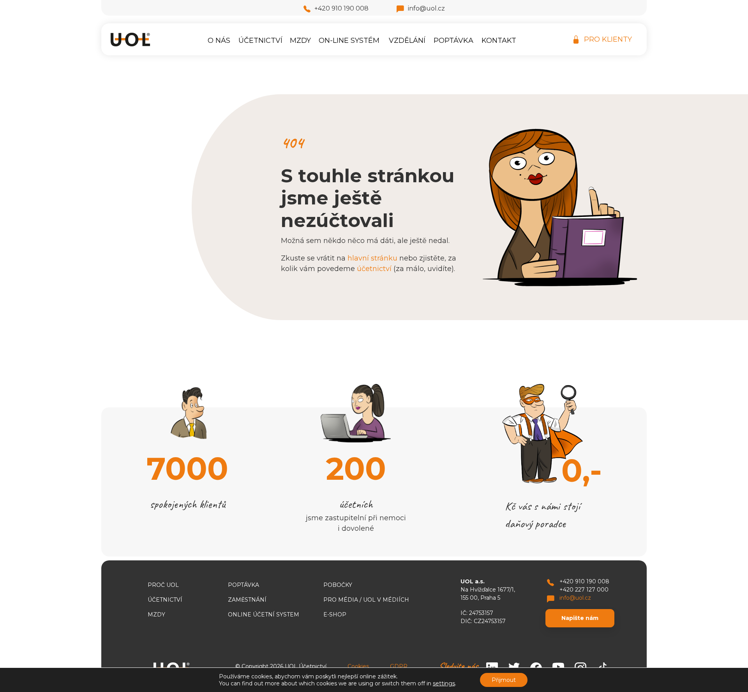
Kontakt (499, 40)
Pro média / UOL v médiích (366, 599)
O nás (219, 40)
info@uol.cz (426, 8)
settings (444, 683)
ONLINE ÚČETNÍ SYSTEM (263, 614)
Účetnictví (260, 40)
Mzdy (300, 40)
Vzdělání (407, 40)
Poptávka (453, 40)
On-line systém (349, 40)
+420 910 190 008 (341, 8)
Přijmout (504, 679)
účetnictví (374, 268)
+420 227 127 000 (584, 589)
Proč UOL (163, 584)
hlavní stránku (372, 258)
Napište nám (579, 618)
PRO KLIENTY (608, 39)
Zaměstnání (247, 599)
